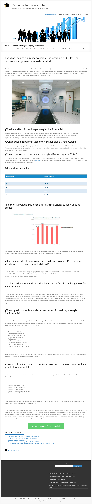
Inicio (86, 14)
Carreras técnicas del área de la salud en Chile (53, 48)
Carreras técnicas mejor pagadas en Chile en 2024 (23, 442)
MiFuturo (38, 160)
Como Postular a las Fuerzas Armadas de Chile (22, 438)
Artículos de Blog (64, 14)
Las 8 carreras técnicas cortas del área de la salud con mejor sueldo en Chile (31, 443)
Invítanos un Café (76, 14)
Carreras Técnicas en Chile (36, 48)
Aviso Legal (59, 501)
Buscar (68, 464)
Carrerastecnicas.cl (14, 450)
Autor (63, 501)
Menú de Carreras (50, 14)
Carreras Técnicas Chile (28, 5)
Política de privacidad (40, 501)
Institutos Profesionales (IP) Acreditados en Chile (23, 436)
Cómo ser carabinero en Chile (17, 440)
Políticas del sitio (30, 501)
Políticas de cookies (50, 501)
